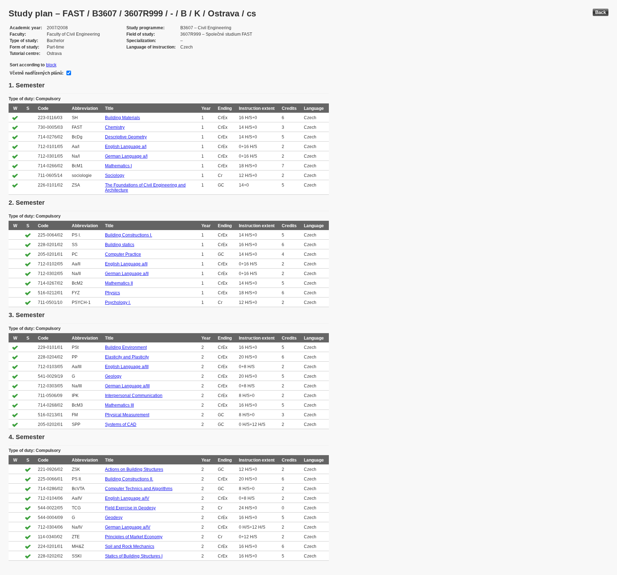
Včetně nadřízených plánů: (37, 73)
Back (600, 12)
